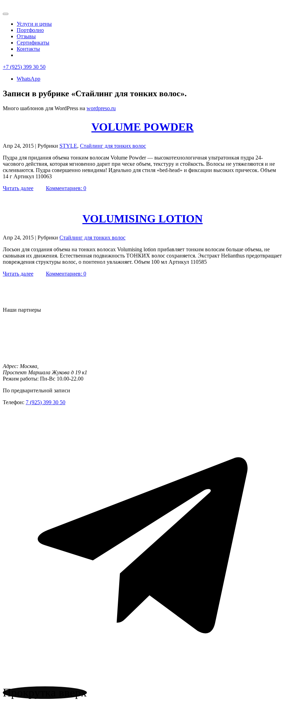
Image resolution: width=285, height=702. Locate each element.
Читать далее (18, 188)
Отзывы (26, 36)
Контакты (28, 49)
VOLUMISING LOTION (142, 218)
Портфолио (30, 30)
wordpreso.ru (101, 108)
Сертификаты (33, 43)
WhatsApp (28, 79)
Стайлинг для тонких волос (113, 146)
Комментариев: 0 (66, 188)
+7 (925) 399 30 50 (24, 67)
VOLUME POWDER (142, 127)
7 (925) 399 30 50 (45, 402)
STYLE (68, 146)
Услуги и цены (34, 24)
